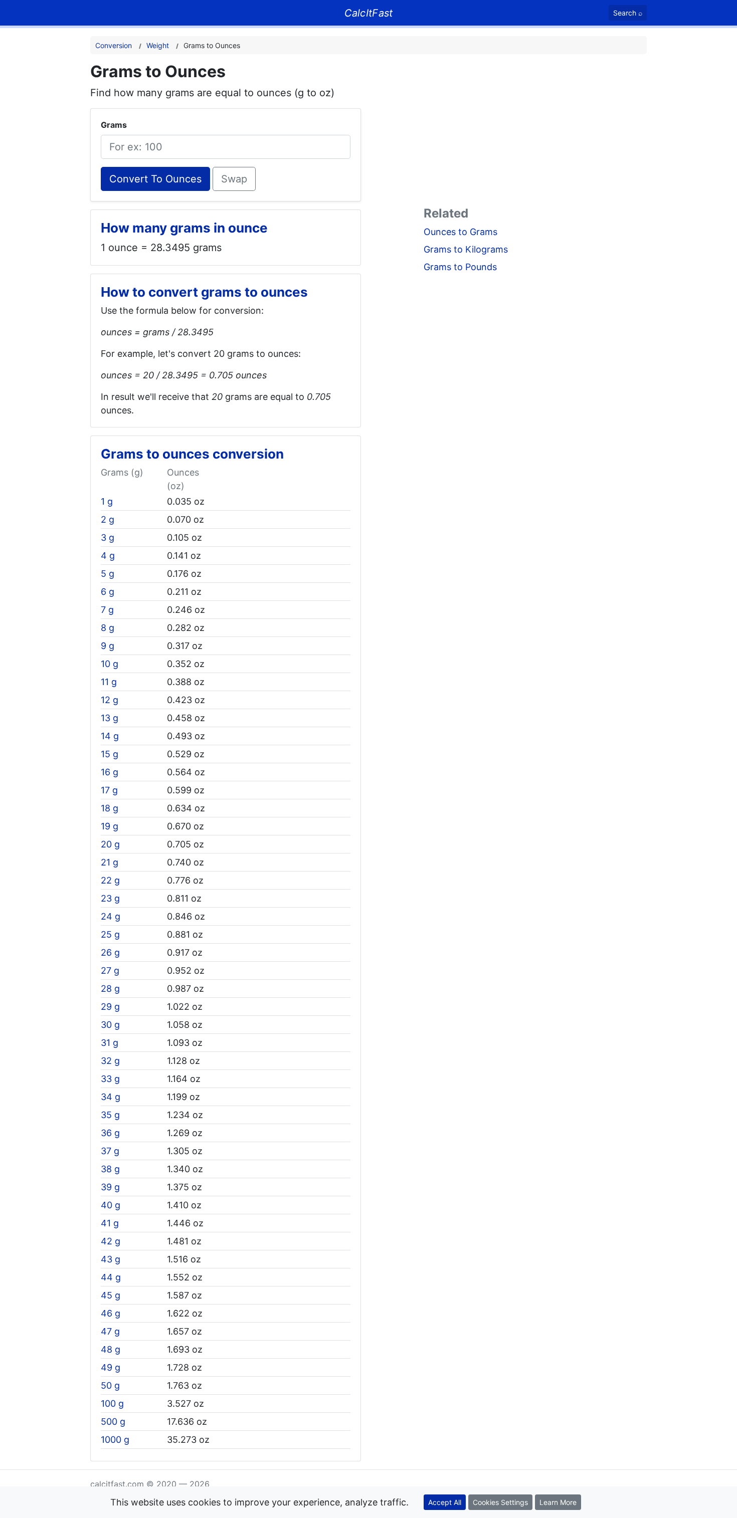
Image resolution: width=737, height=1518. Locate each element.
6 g (107, 591)
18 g (109, 808)
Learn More (558, 1502)
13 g (109, 718)
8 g (107, 627)
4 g (108, 555)
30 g (110, 1024)
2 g (107, 519)
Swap (234, 179)
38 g (110, 1169)
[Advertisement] (535, 132)
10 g (109, 664)
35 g (110, 1115)
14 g (110, 736)
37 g (110, 1151)
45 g (110, 1295)
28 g (110, 988)
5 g (107, 573)
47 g (110, 1331)
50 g (110, 1385)
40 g (110, 1205)
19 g (109, 826)
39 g (110, 1187)
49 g (110, 1367)
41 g (110, 1223)
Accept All (444, 1502)
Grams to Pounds (460, 267)
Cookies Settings (500, 1502)
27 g (110, 970)
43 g (110, 1259)
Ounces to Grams (460, 232)
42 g (110, 1241)
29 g (110, 1006)
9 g (107, 645)
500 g (113, 1421)
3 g (107, 537)
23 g (110, 898)
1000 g (115, 1439)
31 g (109, 1042)
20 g (110, 844)
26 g (110, 952)
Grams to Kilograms (466, 249)
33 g (110, 1078)
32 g (110, 1060)
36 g (110, 1133)
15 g (109, 754)
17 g (109, 790)
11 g (109, 682)
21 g (109, 862)
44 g (111, 1277)
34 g (110, 1097)
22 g (110, 880)
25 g (110, 934)
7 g (107, 609)
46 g (110, 1313)
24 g (110, 916)
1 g (107, 501)
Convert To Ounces (155, 179)
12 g (109, 700)
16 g (109, 772)
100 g (112, 1403)
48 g (110, 1349)
